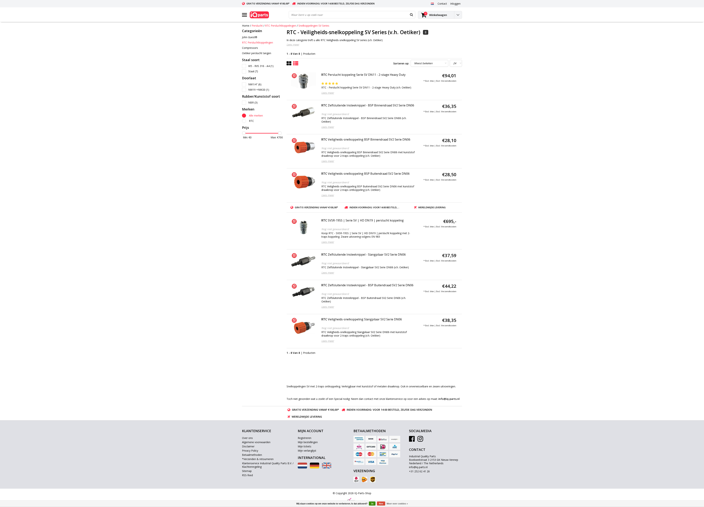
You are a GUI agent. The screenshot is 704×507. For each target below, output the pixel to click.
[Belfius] (382, 439)
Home (245, 25)
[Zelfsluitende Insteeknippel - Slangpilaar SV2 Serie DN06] (303, 261)
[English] (326, 467)
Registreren (304, 438)
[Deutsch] (314, 467)
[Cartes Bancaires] (394, 439)
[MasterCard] (370, 454)
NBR (253, 102)
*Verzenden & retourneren (258, 459)
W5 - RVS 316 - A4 (261, 66)
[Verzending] (356, 479)
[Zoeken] (411, 14)
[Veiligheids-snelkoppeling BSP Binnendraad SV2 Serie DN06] (303, 146)
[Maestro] (358, 454)
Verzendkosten (448, 80)
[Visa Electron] (382, 461)
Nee (381, 503)
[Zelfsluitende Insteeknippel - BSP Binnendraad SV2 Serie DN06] (303, 112)
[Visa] (370, 461)
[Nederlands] (432, 3)
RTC (251, 121)
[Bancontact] (382, 454)
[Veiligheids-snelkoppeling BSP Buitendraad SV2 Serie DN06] (303, 180)
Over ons (247, 438)
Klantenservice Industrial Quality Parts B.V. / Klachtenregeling (268, 464)
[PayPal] (394, 454)
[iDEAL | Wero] (382, 446)
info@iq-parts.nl (418, 467)
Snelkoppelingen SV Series (313, 25)
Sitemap (247, 471)
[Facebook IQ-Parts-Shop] (412, 440)
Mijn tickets (304, 446)
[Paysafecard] (358, 461)
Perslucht (257, 25)
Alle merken (256, 115)
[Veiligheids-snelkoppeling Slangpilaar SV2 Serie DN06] (303, 326)
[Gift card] (370, 446)
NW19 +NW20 (258, 89)
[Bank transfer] (370, 439)
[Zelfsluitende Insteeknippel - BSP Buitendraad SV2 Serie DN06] (303, 292)
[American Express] (358, 439)
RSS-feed (247, 475)
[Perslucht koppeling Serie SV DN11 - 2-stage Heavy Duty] (303, 81)
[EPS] (358, 446)
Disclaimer (248, 446)
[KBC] (394, 446)
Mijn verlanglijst (307, 450)
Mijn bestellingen (308, 442)
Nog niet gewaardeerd (335, 114)
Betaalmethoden (252, 455)
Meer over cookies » (397, 503)
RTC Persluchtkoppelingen (280, 25)
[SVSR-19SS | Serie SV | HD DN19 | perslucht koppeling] (303, 227)
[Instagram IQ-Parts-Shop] (420, 440)
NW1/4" (254, 84)
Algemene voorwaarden (256, 442)
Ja (372, 503)
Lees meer (293, 44)
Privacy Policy (250, 450)
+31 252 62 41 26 (419, 471)
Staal (253, 71)
